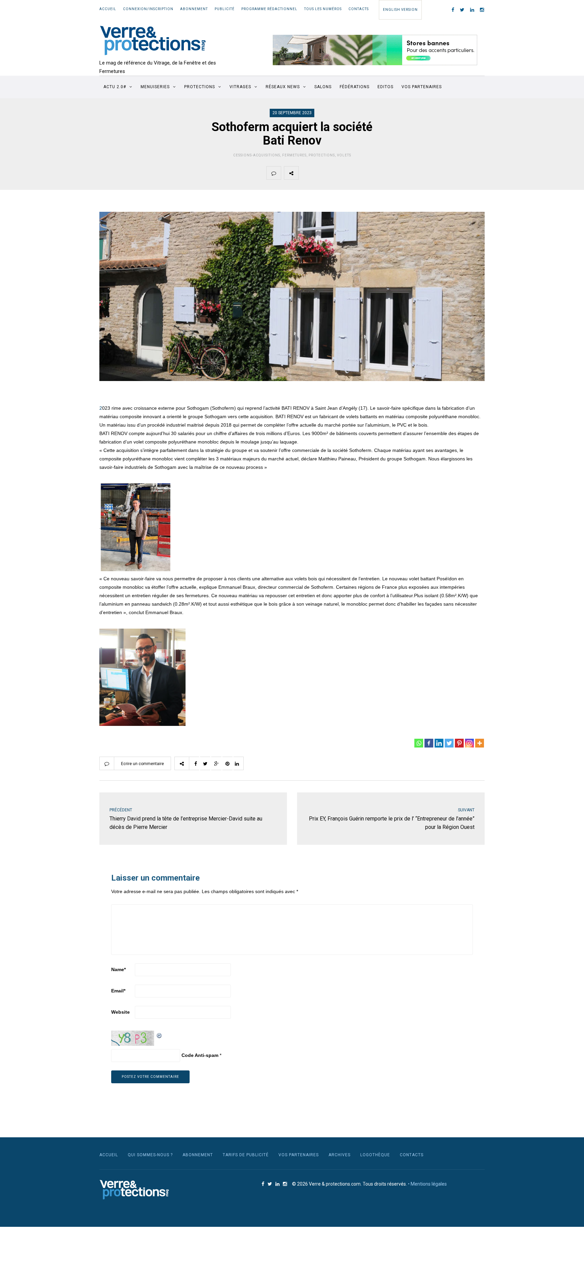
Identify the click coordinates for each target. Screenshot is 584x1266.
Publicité (225, 9)
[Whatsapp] (418, 743)
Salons (323, 86)
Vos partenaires (422, 86)
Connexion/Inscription (148, 9)
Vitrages (240, 86)
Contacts (358, 9)
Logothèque (375, 1155)
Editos (385, 86)
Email (118, 990)
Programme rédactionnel (269, 9)
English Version (400, 9)
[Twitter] (449, 743)
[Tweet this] (321, 173)
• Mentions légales (427, 1184)
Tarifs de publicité (246, 1155)
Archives (339, 1155)
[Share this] (305, 173)
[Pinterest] (459, 743)
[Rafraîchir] (159, 1034)
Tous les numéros (323, 9)
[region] (375, 50)
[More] (479, 743)
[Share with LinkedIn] (369, 173)
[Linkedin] (439, 743)
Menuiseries (155, 86)
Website (120, 1012)
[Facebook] (428, 743)
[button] (375, 50)
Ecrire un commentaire (142, 763)
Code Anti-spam (199, 1055)
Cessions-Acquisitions (256, 155)
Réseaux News (283, 86)
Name (118, 969)
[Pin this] (353, 173)
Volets (344, 155)
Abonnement (194, 9)
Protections (199, 86)
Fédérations (354, 86)
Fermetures (294, 155)
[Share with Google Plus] (337, 173)
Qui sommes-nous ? (150, 1155)
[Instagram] (469, 743)
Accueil (107, 9)
